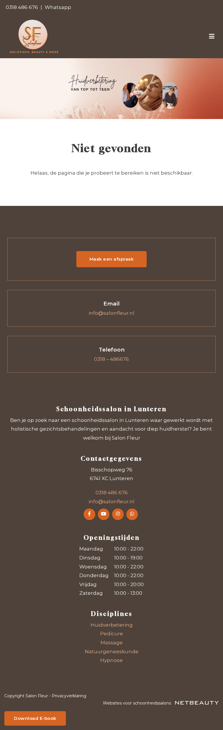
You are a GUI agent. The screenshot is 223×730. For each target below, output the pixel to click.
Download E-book (35, 718)
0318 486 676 (22, 7)
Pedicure (111, 633)
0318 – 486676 (111, 359)
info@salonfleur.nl (111, 313)
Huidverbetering (112, 625)
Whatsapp (58, 7)
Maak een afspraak (111, 259)
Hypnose (111, 660)
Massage (111, 642)
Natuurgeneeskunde (112, 651)
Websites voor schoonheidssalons (137, 703)
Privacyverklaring (69, 695)
